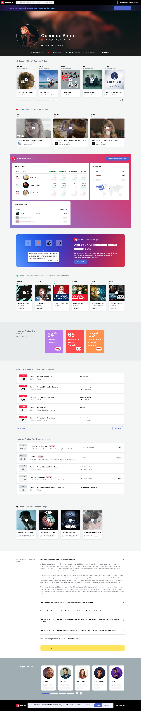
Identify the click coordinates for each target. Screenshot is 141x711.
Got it (98, 705)
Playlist (18, 209)
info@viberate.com (68, 648)
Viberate (7, 2)
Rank (17, 171)
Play (26, 79)
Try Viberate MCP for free (122, 8)
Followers (53, 171)
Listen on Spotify (117, 100)
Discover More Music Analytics (129, 2)
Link (36, 214)
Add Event (118, 428)
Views (84, 171)
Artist (24, 171)
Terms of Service (120, 705)
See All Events (21, 428)
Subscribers (74, 171)
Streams (63, 171)
